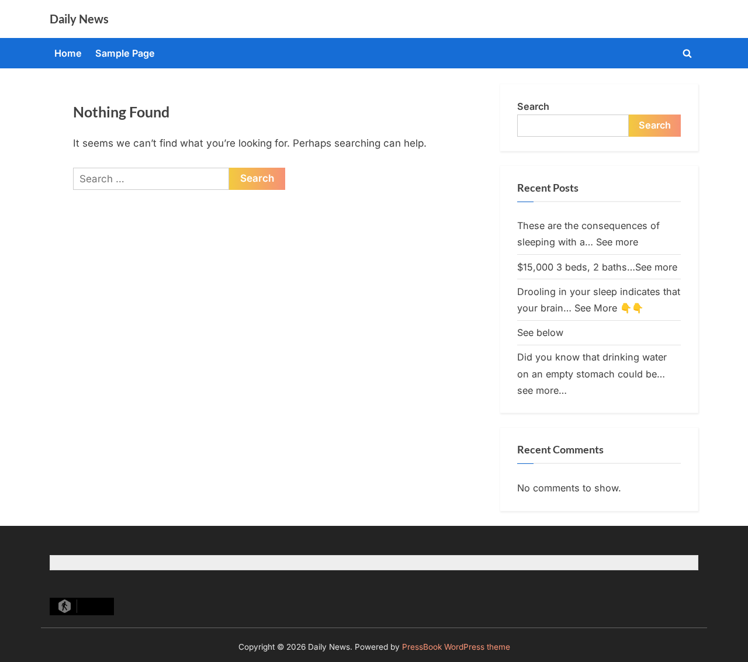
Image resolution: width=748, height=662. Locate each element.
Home (68, 53)
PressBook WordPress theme (456, 646)
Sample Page (125, 53)
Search (533, 106)
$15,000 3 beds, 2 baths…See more (597, 267)
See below (540, 332)
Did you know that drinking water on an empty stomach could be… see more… (592, 373)
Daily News (79, 19)
